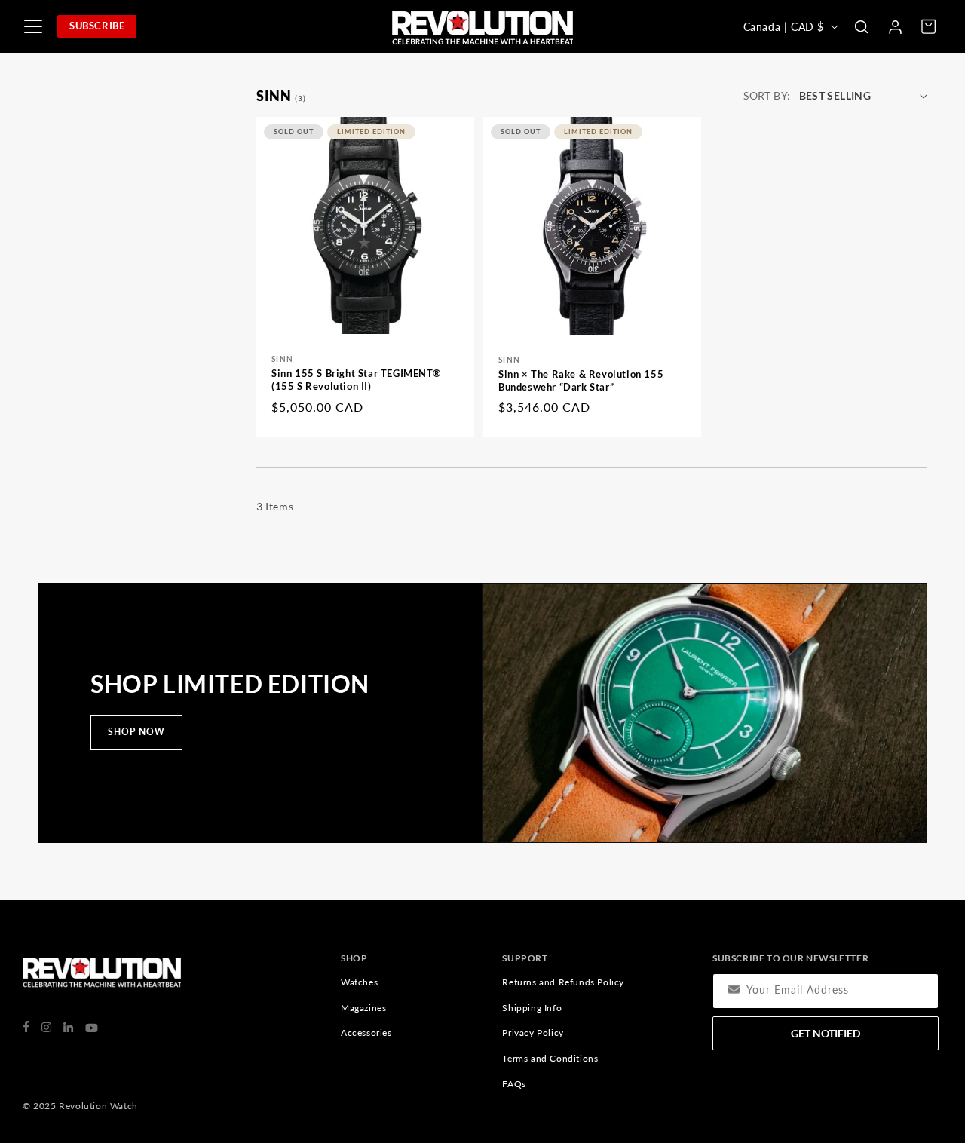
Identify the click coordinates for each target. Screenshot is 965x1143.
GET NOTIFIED (825, 1033)
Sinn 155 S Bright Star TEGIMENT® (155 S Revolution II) (355, 380)
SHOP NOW (136, 731)
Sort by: (766, 95)
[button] (861, 26)
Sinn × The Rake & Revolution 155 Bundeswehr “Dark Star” (580, 380)
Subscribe (96, 26)
